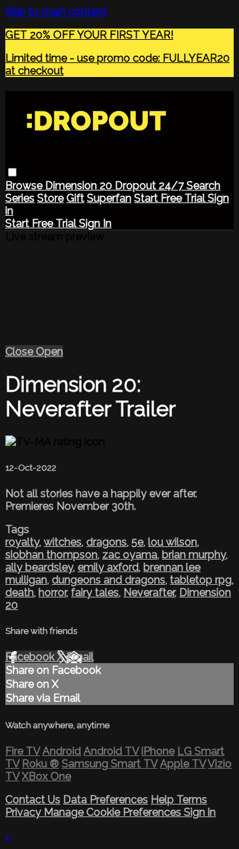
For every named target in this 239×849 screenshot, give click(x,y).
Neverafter (149, 592)
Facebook (31, 657)
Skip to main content (56, 11)
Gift (75, 198)
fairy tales (95, 592)
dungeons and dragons (108, 580)
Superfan (109, 198)
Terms (192, 799)
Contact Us (32, 799)
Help (164, 799)
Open (49, 351)
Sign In (95, 223)
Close (20, 351)
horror (52, 592)
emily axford (108, 567)
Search (203, 185)
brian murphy (194, 554)
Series (20, 198)
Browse (25, 185)
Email (80, 657)
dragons (106, 542)
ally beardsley (39, 567)
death (19, 592)
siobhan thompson (51, 554)
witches (63, 542)
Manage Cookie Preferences (114, 812)
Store (50, 198)
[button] (12, 172)
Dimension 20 (80, 185)
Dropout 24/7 (151, 185)
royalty (22, 542)
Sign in (200, 812)
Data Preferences (105, 799)
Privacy (24, 812)
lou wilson (172, 542)
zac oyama (129, 554)
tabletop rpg (201, 580)
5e (137, 542)
